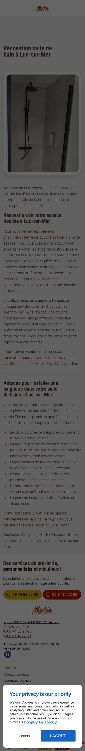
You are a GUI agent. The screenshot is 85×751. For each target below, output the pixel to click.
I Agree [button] (58, 736)
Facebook (46, 722)
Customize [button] (25, 735)
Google (29, 722)
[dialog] (42, 716)
